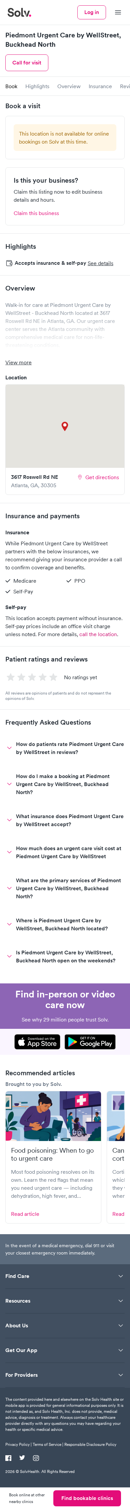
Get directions (102, 477)
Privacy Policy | (18, 1444)
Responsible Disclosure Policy (90, 1444)
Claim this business (36, 213)
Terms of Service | (48, 1444)
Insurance (100, 86)
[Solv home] (19, 12)
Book (11, 86)
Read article (25, 1213)
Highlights (37, 86)
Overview (69, 86)
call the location (98, 634)
